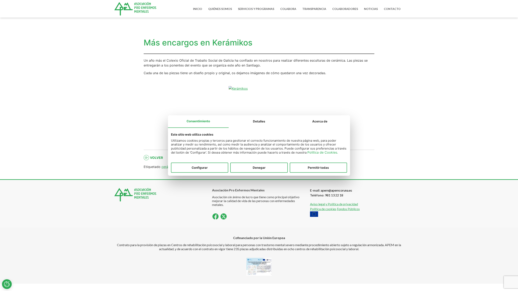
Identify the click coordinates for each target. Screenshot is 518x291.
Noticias (371, 9)
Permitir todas (318, 167)
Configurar (200, 167)
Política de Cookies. (322, 152)
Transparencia (314, 9)
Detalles (259, 121)
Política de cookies (323, 209)
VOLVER (156, 158)
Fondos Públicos (348, 209)
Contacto (392, 9)
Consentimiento (198, 121)
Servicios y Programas (256, 9)
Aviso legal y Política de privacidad (334, 204)
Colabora (288, 9)
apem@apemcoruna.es (336, 190)
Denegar (259, 167)
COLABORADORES (345, 9)
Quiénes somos (220, 9)
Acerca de (319, 121)
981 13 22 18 (334, 195)
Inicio (197, 9)
